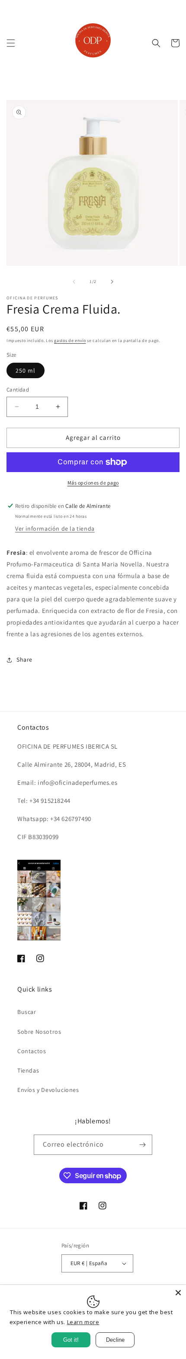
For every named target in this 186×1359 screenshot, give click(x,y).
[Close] (178, 1292)
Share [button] (24, 659)
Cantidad (17, 389)
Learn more (83, 1322)
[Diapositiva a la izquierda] (73, 281)
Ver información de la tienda (55, 528)
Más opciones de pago (93, 482)
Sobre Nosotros (39, 1032)
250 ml (25, 370)
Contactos (31, 1051)
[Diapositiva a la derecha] (112, 281)
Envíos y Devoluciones (48, 1090)
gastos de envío (70, 340)
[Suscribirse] (142, 1145)
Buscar (26, 1012)
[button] (10, 43)
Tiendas (28, 1070)
